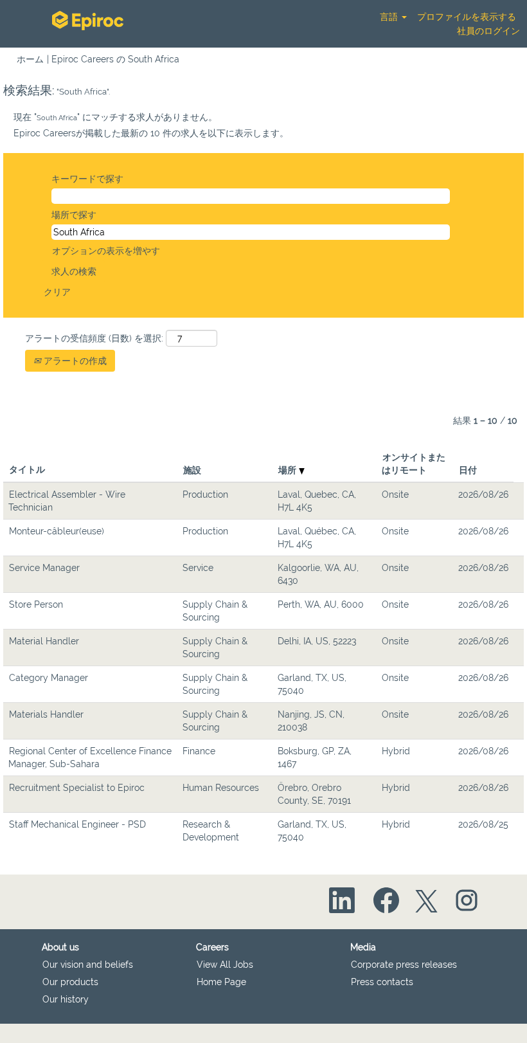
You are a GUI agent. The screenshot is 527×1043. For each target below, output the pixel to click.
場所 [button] (288, 470)
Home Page (221, 982)
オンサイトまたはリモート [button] (413, 463)
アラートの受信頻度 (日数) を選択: (94, 338)
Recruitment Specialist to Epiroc (77, 788)
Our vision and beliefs (87, 964)
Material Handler (44, 641)
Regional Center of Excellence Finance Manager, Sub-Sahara (90, 757)
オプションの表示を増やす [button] (106, 251)
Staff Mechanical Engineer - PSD (77, 824)
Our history (65, 999)
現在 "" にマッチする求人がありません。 (115, 117)
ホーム (30, 59)
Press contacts (382, 982)
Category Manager (48, 678)
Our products (70, 982)
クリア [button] (57, 292)
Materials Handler (46, 714)
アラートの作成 (74, 361)
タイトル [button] (27, 469)
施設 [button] (192, 470)
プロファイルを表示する (466, 17)
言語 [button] (390, 17)
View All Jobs (225, 964)
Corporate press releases (404, 964)
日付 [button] (468, 470)
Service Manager (44, 568)
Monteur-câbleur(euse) (56, 531)
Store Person (36, 604)
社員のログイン (488, 31)
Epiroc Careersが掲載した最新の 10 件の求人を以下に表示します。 (151, 133)
